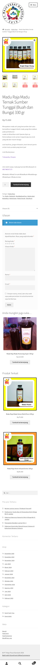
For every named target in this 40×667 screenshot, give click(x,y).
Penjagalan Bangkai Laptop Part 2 (15, 523)
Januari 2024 (9, 574)
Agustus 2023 (9, 588)
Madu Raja (14, 29)
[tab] (20, 209)
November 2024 (9, 560)
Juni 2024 (8, 564)
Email (7, 284)
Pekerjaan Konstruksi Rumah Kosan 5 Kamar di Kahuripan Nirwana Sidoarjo (19, 527)
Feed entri (5, 633)
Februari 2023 (9, 598)
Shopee (13, 157)
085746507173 (7, 169)
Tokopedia (6, 157)
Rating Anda (10, 241)
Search (20, 663)
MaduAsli (12, 196)
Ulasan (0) (5, 208)
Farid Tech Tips (9, 613)
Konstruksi (8, 616)
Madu (7, 196)
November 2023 (9, 578)
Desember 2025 (9, 553)
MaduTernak (21, 198)
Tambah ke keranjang (21, 185)
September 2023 (10, 584)
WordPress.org (7, 638)
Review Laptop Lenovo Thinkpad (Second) (18, 508)
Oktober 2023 (9, 581)
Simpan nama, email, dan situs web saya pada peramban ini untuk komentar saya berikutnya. (19, 296)
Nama (7, 274)
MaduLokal (30, 196)
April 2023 (8, 595)
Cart (31, 661)
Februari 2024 (9, 571)
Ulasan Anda (10, 246)
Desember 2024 (9, 557)
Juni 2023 (8, 591)
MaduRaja (5, 198)
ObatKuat (29, 198)
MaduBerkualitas (21, 196)
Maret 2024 (8, 567)
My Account (6, 663)
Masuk (4, 631)
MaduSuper (13, 198)
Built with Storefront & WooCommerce (16, 655)
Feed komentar (7, 636)
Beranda (7, 29)
